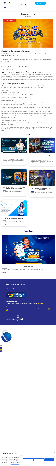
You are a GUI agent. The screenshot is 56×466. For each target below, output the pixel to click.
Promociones (4, 268)
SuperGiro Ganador (28, 266)
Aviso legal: (10, 327)
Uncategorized (28, 16)
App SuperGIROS (40, 3)
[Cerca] (54, 452)
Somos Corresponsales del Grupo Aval (14, 218)
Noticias (4, 157)
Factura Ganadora (14, 155)
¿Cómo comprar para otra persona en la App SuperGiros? (42, 156)
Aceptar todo (49, 460)
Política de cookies (15, 464)
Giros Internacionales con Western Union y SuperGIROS (42, 189)
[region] (28, 458)
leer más (4, 163)
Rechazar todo (38, 460)
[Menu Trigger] (5, 8)
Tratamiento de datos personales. (28, 328)
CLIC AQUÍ (40, 303)
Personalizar (28, 460)
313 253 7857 (11, 288)
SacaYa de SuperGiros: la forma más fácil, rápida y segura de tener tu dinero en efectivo (14, 188)
